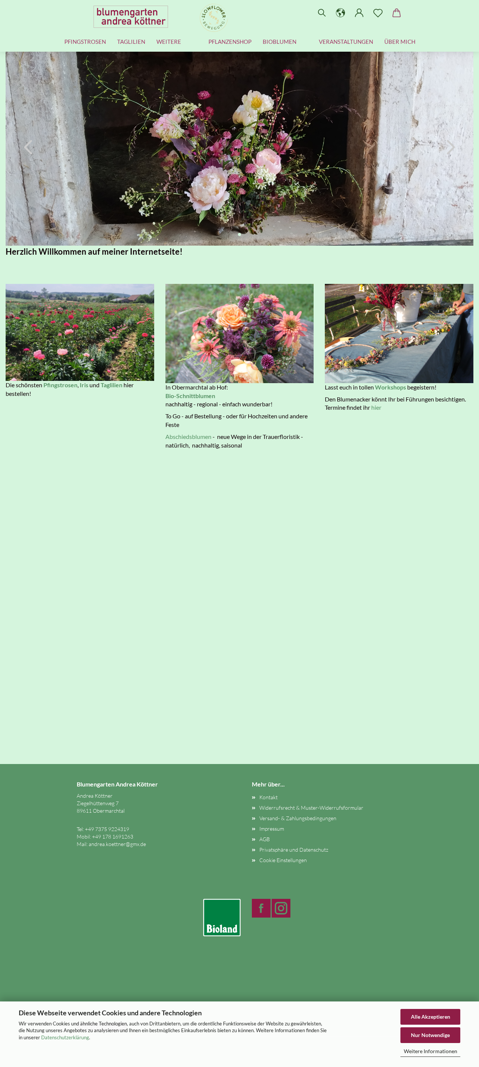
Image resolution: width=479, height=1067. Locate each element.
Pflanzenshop (229, 41)
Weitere (168, 41)
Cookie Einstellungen (283, 860)
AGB (264, 839)
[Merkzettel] (378, 13)
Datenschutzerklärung (65, 1037)
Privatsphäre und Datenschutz (293, 849)
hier (376, 407)
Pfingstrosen (85, 41)
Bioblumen (279, 41)
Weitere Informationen (430, 1051)
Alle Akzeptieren (430, 1016)
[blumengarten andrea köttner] (133, 17)
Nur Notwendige (430, 1035)
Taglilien (131, 41)
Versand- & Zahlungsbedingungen (297, 818)
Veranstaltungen (346, 41)
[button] (340, 13)
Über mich (399, 41)
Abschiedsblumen (188, 436)
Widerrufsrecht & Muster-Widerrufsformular (311, 807)
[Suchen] (321, 13)
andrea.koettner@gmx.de (117, 844)
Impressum (271, 828)
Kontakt (268, 797)
